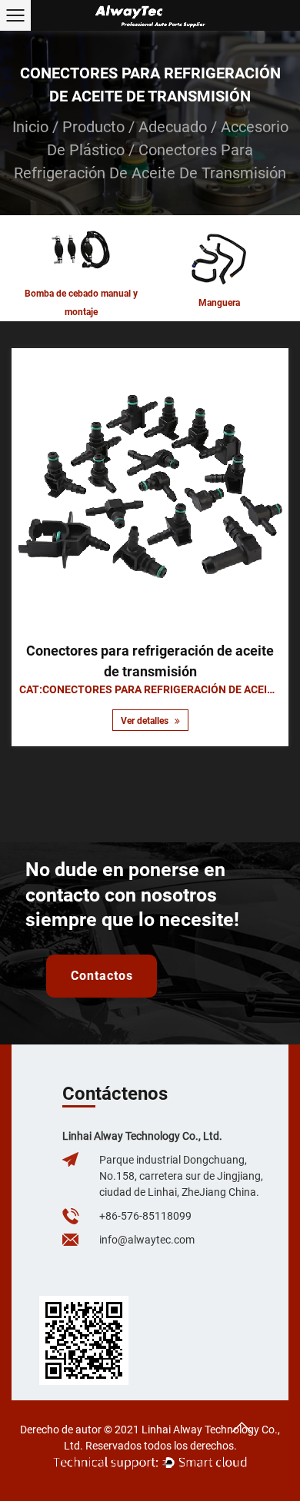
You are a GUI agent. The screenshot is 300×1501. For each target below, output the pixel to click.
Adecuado (172, 127)
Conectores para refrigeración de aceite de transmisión (150, 661)
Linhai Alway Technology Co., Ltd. (142, 1136)
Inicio (30, 127)
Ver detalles (146, 721)
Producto (93, 127)
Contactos (102, 975)
